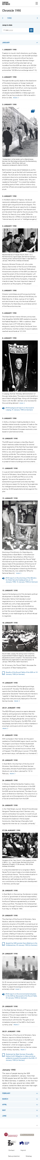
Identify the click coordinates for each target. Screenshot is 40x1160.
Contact (11, 1150)
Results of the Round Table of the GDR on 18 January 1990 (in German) (21, 673)
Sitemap (29, 1156)
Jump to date (7, 25)
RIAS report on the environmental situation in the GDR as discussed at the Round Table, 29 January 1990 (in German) (21, 996)
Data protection (14, 1156)
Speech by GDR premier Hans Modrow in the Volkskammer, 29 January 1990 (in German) (21, 944)
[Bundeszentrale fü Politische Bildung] (12, 1135)
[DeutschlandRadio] (28, 1135)
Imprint (23, 1150)
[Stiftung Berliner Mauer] (25, 1143)
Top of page (37, 1125)
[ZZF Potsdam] (13, 1143)
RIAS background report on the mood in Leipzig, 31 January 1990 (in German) (20, 409)
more (15, 98)
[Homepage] (6, 4)
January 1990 (9, 1070)
